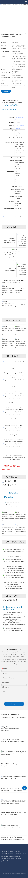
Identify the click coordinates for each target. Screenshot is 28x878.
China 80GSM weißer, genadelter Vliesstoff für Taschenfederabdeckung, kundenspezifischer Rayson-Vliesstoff (13, 765)
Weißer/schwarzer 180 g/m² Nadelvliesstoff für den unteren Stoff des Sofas (13, 789)
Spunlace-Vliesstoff (22, 717)
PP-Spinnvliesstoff (19, 125)
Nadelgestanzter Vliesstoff (8, 717)
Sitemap (13, 876)
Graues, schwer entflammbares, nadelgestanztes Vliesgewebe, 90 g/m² (12, 838)
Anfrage (6, 91)
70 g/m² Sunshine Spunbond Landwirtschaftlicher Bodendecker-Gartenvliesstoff (13, 741)
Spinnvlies (17, 128)
